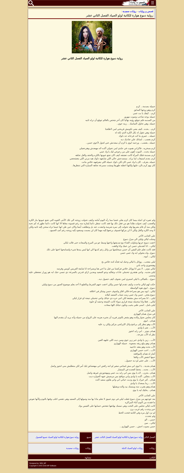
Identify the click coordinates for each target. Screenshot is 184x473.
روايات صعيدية (72, 448)
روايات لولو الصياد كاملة (132, 448)
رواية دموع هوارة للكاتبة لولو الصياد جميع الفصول (57, 437)
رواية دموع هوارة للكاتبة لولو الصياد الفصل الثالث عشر (119, 437)
